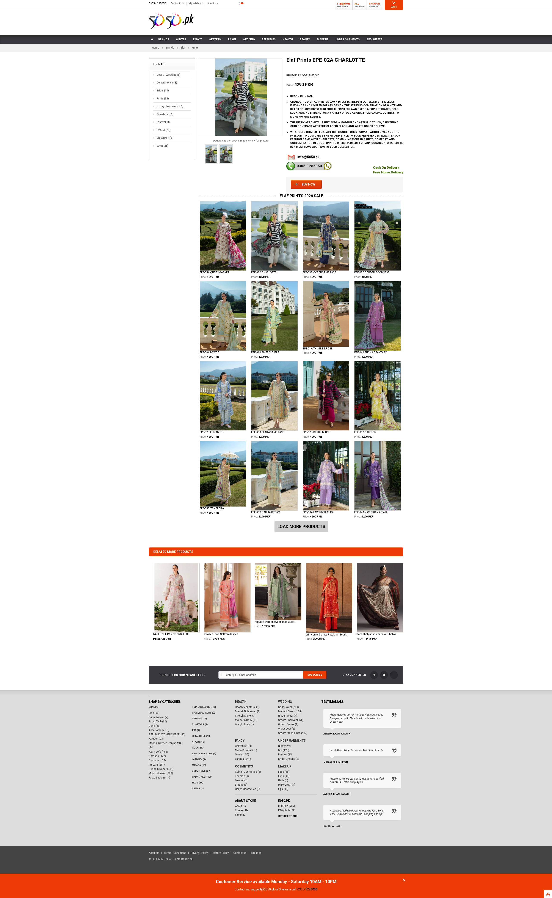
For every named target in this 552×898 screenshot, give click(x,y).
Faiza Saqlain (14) (159, 777)
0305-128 (157, 3)
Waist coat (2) (286, 728)
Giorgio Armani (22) (204, 712)
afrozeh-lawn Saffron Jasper (221, 634)
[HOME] (152, 39)
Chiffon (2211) (243, 745)
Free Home (343, 3)
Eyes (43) (283, 776)
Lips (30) (283, 789)
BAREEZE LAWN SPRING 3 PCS (171, 634)
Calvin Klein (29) (202, 776)
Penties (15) (285, 754)
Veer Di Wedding (168, 74)
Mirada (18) (199, 765)
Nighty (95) (284, 745)
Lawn (162, 145)
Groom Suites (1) (288, 724)
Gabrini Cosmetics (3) (248, 771)
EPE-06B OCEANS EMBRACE (319, 272)
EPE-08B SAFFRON (365, 432)
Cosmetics (244, 766)
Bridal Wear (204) (288, 707)
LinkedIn (394, 675)
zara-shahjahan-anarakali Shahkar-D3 (377, 634)
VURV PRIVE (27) (201, 771)
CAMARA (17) (199, 718)
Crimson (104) (157, 760)
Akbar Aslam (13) (159, 730)
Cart (394, 6)
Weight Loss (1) (244, 724)
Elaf (183, 47)
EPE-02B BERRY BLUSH (316, 432)
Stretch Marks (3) (245, 715)
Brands (170, 47)
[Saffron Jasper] (227, 597)
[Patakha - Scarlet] (329, 598)
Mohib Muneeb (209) (161, 773)
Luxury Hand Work (170, 106)
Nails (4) (283, 780)
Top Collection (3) (204, 707)
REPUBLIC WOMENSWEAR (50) (167, 734)
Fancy (240, 740)
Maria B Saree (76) (246, 750)
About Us (212, 3)
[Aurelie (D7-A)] (278, 591)
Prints (163, 98)
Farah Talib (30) (158, 721)
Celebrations (167, 82)
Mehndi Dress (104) (290, 711)
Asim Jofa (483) (158, 751)
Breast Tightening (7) (247, 711)
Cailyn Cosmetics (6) (247, 789)
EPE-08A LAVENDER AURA (318, 512)
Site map (256, 853)
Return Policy (221, 853)
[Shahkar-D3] (380, 597)
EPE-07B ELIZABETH (212, 432)
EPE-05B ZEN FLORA (212, 508)
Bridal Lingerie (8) (288, 758)
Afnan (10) (198, 742)
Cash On (374, 3)
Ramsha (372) (157, 756)
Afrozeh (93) (156, 738)
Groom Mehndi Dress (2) (292, 732)
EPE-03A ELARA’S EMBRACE (267, 432)
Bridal (163, 90)
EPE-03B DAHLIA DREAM (265, 512)
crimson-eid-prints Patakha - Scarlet (327, 634)
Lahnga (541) (243, 758)
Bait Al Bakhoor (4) (204, 753)
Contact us (239, 853)
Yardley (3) (199, 759)
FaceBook (374, 675)
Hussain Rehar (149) (161, 769)
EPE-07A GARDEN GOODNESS (371, 272)
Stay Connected (354, 674)
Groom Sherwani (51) (290, 720)
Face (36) (283, 771)
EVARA (163, 130)
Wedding (285, 701)
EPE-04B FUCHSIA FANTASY (370, 352)
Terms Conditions (175, 853)
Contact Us (177, 3)
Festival (163, 122)
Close (404, 880)
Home (155, 47)
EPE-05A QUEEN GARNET (214, 272)
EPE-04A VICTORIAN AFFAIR (370, 512)
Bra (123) (283, 750)
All (357, 3)
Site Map (240, 814)
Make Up (285, 766)
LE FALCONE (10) (201, 736)
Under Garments (292, 740)
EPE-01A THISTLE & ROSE (317, 348)
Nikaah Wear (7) (287, 715)
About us (154, 853)
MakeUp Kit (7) (286, 784)
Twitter (384, 675)
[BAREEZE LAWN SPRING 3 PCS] (176, 597)
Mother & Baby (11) (246, 720)
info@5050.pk (308, 157)
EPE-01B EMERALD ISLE (265, 352)
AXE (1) (196, 730)
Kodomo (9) (242, 776)
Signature (165, 114)
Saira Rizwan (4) (158, 717)
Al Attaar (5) (200, 724)
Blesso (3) (241, 784)
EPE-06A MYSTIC (209, 352)
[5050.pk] (171, 21)
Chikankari (165, 137)
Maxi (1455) (242, 754)
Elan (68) (154, 712)
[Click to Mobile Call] (290, 166)
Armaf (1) (198, 788)
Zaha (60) (154, 725)
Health (240, 701)
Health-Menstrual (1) (247, 707)
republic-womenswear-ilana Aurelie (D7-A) (276, 621)
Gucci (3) (197, 747)
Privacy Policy (200, 853)
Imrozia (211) (157, 764)
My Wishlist (195, 3)
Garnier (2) (241, 780)
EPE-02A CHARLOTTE (263, 272)
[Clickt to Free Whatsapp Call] (327, 166)
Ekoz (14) (197, 782)
